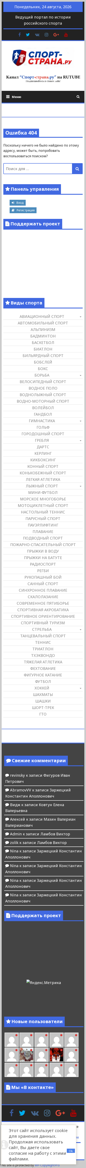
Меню (16, 97)
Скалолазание (43, 596)
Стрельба (42, 629)
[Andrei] (11, 1070)
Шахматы (43, 694)
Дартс (43, 446)
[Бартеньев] (71, 1054)
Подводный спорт (43, 538)
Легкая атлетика (43, 479)
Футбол (43, 681)
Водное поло (43, 388)
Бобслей (43, 362)
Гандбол (43, 414)
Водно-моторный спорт (43, 401)
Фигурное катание (43, 674)
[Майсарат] (56, 1054)
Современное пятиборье (43, 603)
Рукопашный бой (43, 577)
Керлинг (43, 453)
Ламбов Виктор (55, 833)
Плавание (43, 531)
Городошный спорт (43, 433)
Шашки (43, 701)
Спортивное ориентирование (43, 616)
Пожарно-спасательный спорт (43, 544)
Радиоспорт (43, 564)
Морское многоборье (43, 498)
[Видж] (56, 1070)
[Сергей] (71, 1070)
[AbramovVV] (41, 1070)
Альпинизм (43, 329)
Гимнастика (42, 420)
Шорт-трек (43, 707)
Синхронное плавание (43, 590)
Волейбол (43, 407)
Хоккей (41, 687)
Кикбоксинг (43, 459)
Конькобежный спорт (43, 472)
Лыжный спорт (42, 485)
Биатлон (43, 349)
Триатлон (42, 648)
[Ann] (41, 1039)
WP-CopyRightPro (47, 1165)
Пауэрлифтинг (43, 525)
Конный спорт (42, 466)
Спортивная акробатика (43, 609)
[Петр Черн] (26, 1039)
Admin (16, 833)
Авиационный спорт (42, 316)
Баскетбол (43, 342)
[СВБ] (26, 1070)
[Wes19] (26, 1054)
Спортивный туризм (43, 622)
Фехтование (43, 668)
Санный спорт (43, 583)
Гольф (43, 427)
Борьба (41, 375)
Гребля (42, 440)
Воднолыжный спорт (43, 394)
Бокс (43, 368)
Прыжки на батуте (43, 557)
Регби (43, 570)
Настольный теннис (43, 512)
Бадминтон (43, 336)
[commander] (11, 1054)
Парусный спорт (42, 518)
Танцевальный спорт (43, 635)
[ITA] (41, 1054)
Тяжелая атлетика (43, 661)
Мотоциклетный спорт (43, 505)
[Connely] (56, 1039)
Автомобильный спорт (43, 322)
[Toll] (11, 1039)
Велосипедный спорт (43, 381)
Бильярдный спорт (43, 355)
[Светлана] (71, 1039)
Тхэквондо (43, 655)
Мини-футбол (43, 492)
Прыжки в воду (43, 551)
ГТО (43, 714)
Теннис (43, 642)
